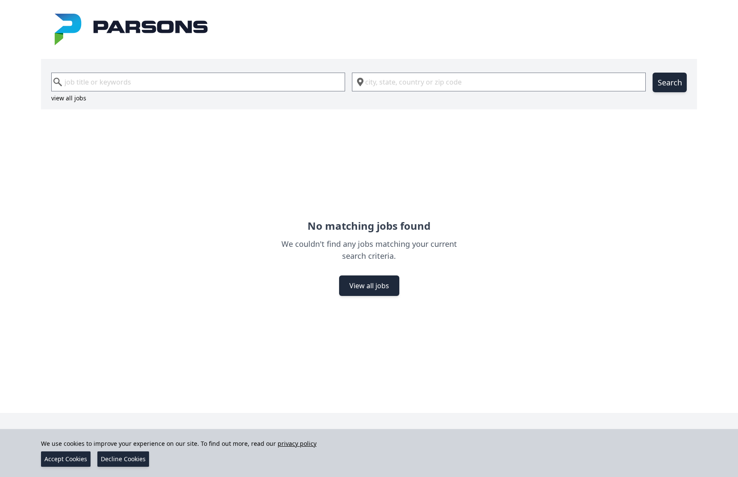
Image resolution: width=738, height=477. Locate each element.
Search (670, 82)
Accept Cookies (65, 459)
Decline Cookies (123, 459)
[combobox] (198, 82)
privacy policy (297, 443)
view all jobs (68, 98)
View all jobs (369, 285)
